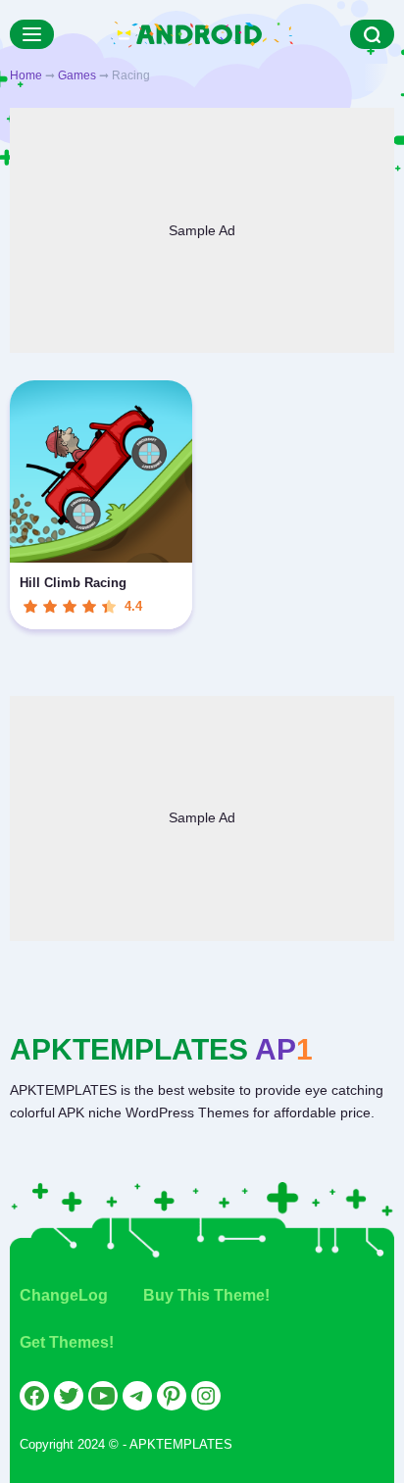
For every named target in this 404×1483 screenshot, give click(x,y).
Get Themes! (67, 1342)
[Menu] (32, 34)
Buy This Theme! (206, 1295)
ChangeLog (64, 1295)
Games (77, 75)
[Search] (372, 34)
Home (26, 75)
